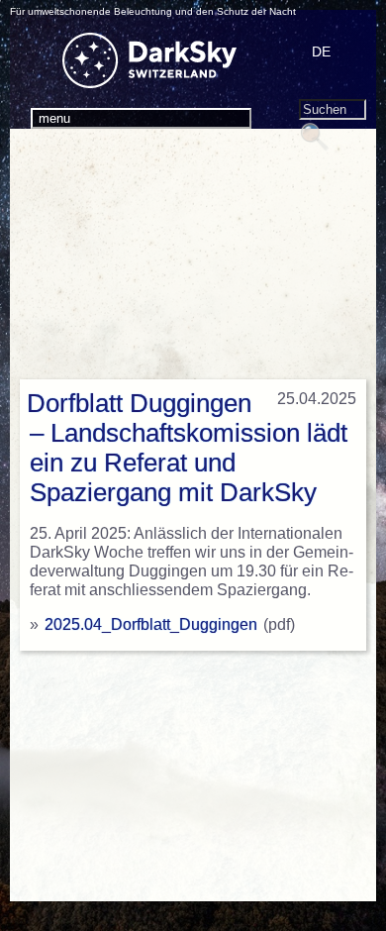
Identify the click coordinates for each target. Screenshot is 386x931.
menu (54, 118)
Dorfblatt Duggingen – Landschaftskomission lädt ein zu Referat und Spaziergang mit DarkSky (187, 447)
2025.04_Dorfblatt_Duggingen (151, 624)
